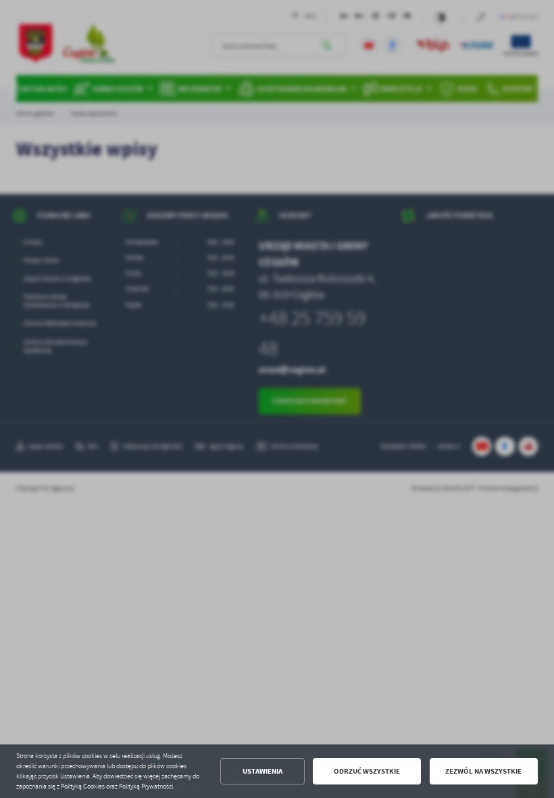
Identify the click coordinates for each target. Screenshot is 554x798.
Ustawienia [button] (262, 771)
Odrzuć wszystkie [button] (367, 771)
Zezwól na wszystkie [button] (483, 771)
